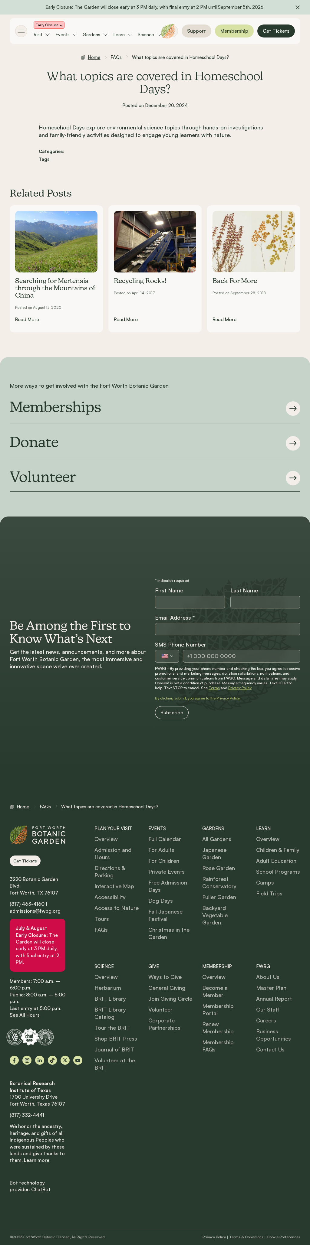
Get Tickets (276, 31)
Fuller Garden (219, 897)
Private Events (166, 871)
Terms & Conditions (246, 1237)
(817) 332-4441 (27, 1115)
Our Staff (267, 1009)
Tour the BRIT (112, 1027)
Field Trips (269, 893)
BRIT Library (110, 998)
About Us (267, 976)
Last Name (244, 590)
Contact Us (270, 1049)
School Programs (278, 871)
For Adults (161, 849)
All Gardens (216, 839)
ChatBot (41, 1189)
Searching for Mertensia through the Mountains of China (55, 288)
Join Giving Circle (170, 998)
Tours (101, 918)
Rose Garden (218, 868)
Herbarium (107, 987)
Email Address (175, 617)
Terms (214, 688)
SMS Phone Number (180, 644)
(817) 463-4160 (27, 904)
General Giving (166, 987)
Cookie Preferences (283, 1237)
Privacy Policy (240, 688)
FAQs (101, 929)
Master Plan (271, 987)
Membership (234, 31)
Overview (106, 839)
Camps (265, 882)
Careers (266, 1020)
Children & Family (277, 849)
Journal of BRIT (114, 1049)
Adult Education (276, 860)
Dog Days (160, 900)
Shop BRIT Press (115, 1038)
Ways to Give (165, 976)
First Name (169, 590)
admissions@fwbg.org (35, 911)
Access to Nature (116, 907)
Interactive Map (114, 886)
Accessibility (110, 897)
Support (196, 31)
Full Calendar (164, 839)
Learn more (36, 1160)
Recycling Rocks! (140, 281)
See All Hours (25, 1015)
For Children (163, 860)
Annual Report (274, 998)
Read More (27, 319)
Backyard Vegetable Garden (215, 915)
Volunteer (160, 1009)
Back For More (235, 281)
